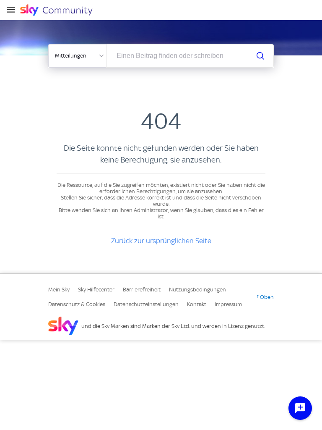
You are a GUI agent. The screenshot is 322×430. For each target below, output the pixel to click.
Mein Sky (59, 289)
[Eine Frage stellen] (300, 408)
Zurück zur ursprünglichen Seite (161, 240)
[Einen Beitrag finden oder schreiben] (260, 56)
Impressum (228, 304)
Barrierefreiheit (142, 289)
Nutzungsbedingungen (197, 289)
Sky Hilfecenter (96, 289)
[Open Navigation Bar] (13, 10)
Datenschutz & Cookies (76, 304)
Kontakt (196, 304)
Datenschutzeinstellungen (146, 304)
